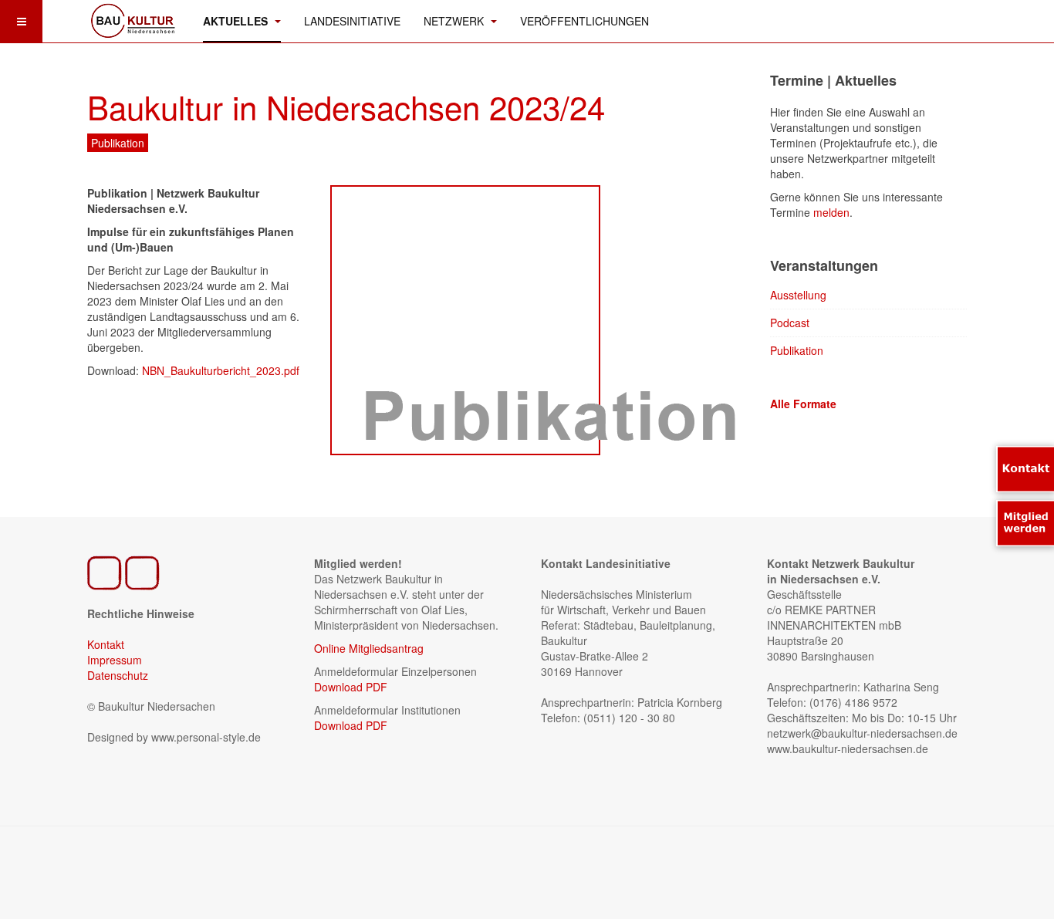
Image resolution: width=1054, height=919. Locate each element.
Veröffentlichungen (584, 21)
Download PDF (350, 686)
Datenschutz (117, 675)
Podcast (789, 322)
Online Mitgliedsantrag (369, 648)
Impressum (114, 659)
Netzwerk (455, 21)
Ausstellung (798, 294)
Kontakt (105, 644)
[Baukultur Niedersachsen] (133, 19)
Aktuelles (237, 21)
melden (831, 212)
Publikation (796, 350)
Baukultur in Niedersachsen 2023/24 (346, 106)
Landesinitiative (352, 21)
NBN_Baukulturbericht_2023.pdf (220, 370)
